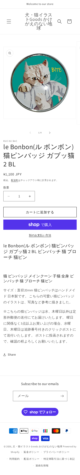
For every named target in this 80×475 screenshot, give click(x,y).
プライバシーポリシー (56, 452)
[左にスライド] (30, 133)
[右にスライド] (50, 133)
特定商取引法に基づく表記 (59, 458)
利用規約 (14, 458)
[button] (9, 21)
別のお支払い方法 (40, 235)
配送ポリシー (31, 458)
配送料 (14, 180)
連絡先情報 (42, 465)
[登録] (62, 396)
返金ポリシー (31, 452)
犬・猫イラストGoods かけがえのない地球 (37, 446)
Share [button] (12, 354)
